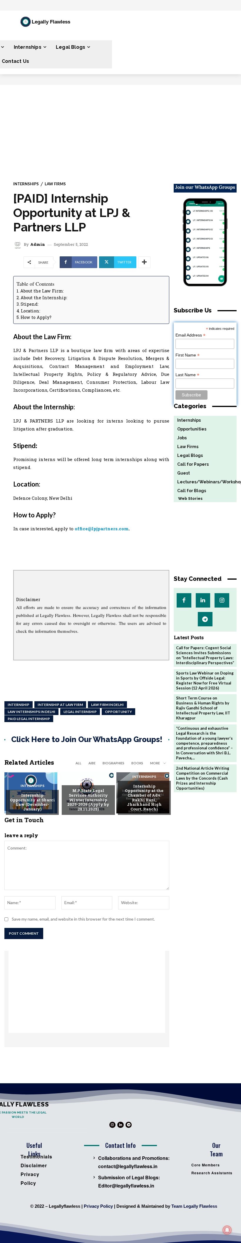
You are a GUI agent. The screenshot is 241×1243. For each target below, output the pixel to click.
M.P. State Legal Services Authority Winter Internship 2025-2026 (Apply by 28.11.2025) (88, 799)
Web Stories (188, 498)
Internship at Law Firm (60, 704)
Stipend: (30, 304)
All (78, 763)
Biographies (113, 763)
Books (137, 763)
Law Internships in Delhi (31, 711)
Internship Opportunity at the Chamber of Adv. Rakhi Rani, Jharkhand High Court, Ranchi (144, 797)
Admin (37, 244)
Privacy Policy (98, 1206)
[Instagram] (222, 600)
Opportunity (118, 711)
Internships (26, 184)
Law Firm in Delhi (107, 704)
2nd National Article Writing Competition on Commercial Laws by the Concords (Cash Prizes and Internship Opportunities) (202, 778)
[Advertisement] (120, 129)
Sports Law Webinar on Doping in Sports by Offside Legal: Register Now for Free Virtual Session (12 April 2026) (205, 680)
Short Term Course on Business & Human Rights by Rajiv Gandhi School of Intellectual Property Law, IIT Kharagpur (203, 708)
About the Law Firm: (42, 291)
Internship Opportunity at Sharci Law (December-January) (32, 802)
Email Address (190, 335)
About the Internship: (44, 297)
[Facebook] (184, 600)
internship (18, 704)
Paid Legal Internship (29, 718)
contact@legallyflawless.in (128, 1166)
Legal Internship (80, 711)
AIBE (92, 763)
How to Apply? (36, 317)
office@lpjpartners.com (101, 528)
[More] (144, 262)
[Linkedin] (203, 600)
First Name (187, 355)
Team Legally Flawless (194, 1206)
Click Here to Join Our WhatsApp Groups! (87, 739)
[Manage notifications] (227, 1230)
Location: (30, 311)
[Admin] (18, 244)
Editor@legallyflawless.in (126, 1185)
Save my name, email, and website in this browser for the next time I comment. (83, 918)
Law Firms (55, 184)
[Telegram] (205, 619)
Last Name (187, 375)
